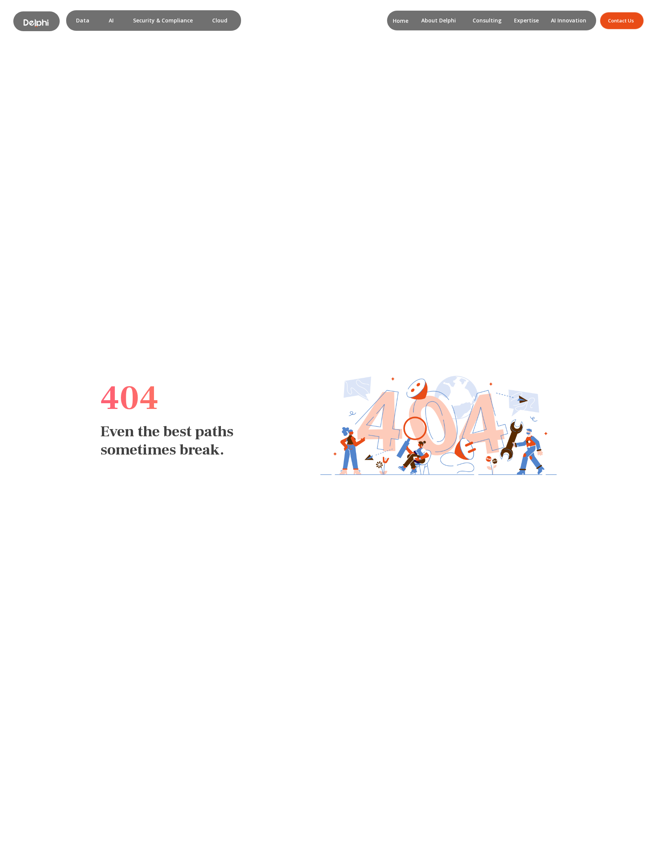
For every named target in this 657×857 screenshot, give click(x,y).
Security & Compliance (163, 20)
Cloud (219, 20)
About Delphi (438, 20)
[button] (82, 20)
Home (400, 20)
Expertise (526, 20)
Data (82, 20)
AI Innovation (568, 20)
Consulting (487, 20)
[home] (36, 21)
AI (111, 20)
